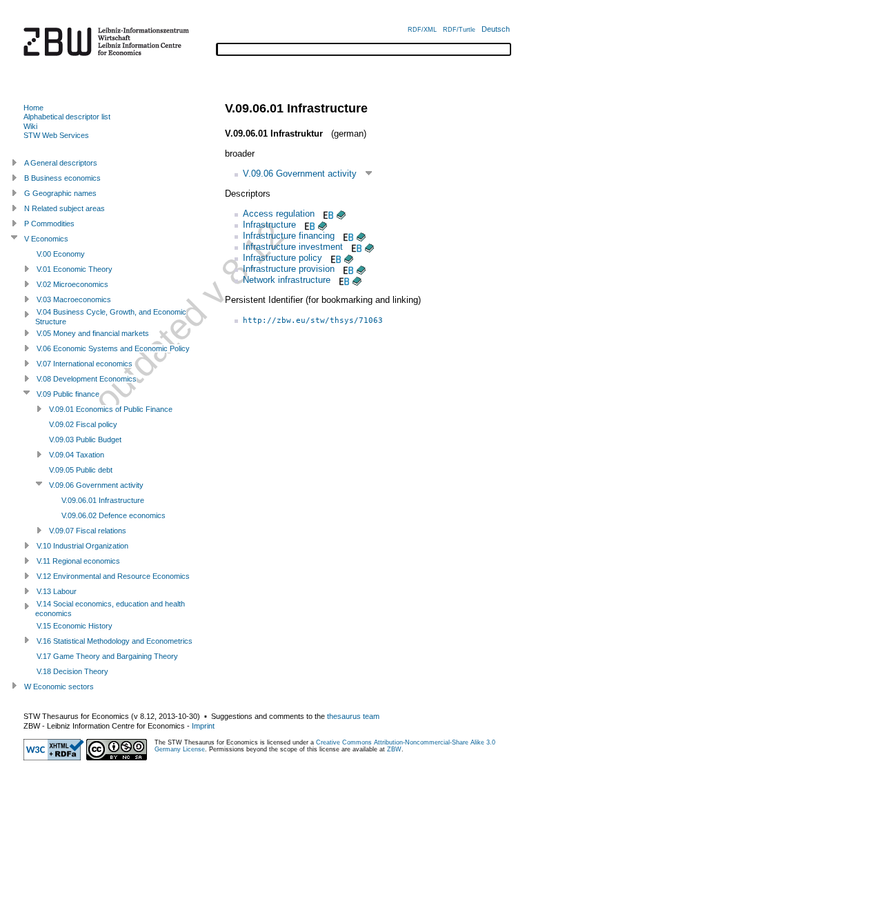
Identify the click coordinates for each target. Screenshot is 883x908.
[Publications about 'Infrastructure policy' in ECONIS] (348, 258)
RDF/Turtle (459, 29)
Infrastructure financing (289, 235)
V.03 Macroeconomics (74, 299)
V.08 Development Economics (87, 379)
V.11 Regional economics (78, 561)
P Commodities (49, 223)
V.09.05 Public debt (80, 470)
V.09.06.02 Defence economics (113, 515)
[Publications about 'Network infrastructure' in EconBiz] (343, 280)
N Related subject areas (64, 208)
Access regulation (279, 213)
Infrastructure (269, 224)
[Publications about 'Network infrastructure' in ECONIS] (357, 280)
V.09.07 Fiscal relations (87, 530)
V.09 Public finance (68, 394)
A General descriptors (60, 163)
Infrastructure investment (293, 246)
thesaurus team (353, 716)
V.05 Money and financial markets (93, 333)
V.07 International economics (84, 363)
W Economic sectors (59, 686)
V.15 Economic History (74, 626)
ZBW (394, 749)
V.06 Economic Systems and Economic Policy (113, 348)
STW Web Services (56, 135)
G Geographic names (60, 193)
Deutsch (496, 29)
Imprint (203, 726)
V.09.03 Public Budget (85, 439)
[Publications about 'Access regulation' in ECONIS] (341, 213)
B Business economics (62, 178)
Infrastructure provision (289, 269)
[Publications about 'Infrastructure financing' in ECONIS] (361, 235)
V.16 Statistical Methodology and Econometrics (114, 641)
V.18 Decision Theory (72, 671)
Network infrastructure (286, 280)
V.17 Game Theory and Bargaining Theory (107, 656)
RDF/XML (422, 29)
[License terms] (116, 757)
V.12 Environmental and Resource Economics (113, 576)
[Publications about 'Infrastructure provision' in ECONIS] (361, 269)
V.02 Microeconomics (72, 284)
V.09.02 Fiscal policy (83, 424)
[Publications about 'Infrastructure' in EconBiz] (308, 224)
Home (33, 107)
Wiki (30, 126)
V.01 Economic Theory (74, 269)
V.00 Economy (61, 254)
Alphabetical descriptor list (66, 116)
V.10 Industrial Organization (82, 546)
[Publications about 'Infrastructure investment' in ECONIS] (369, 246)
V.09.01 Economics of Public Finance (110, 409)
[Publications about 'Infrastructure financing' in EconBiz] (347, 235)
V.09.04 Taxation (76, 455)
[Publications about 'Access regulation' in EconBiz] (327, 213)
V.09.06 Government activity (300, 173)
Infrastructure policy (282, 258)
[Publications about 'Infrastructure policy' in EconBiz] (334, 258)
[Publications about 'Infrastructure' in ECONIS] (322, 224)
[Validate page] (53, 757)
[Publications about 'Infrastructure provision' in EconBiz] (347, 269)
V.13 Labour (57, 591)
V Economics (46, 239)
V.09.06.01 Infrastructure (102, 500)
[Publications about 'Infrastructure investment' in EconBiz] (355, 246)
